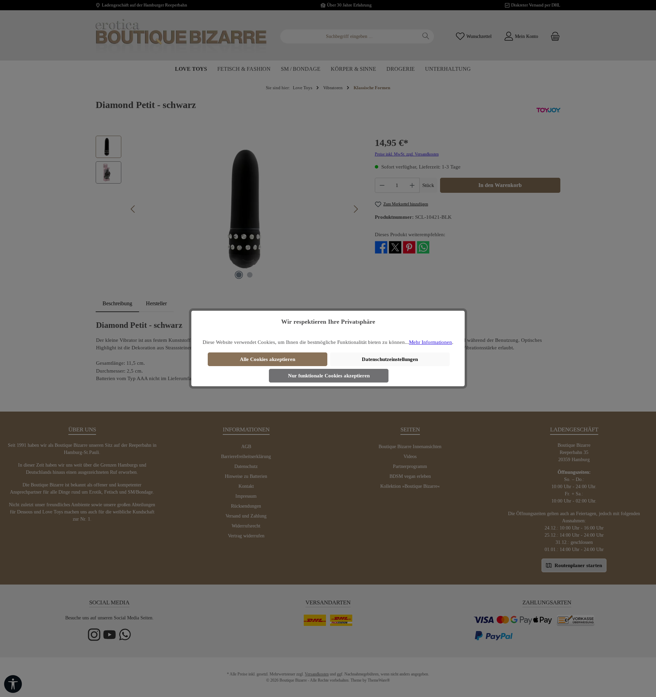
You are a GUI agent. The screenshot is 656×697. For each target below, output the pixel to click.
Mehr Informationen (430, 342)
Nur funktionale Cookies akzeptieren (329, 375)
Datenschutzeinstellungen (390, 359)
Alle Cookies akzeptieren (267, 359)
